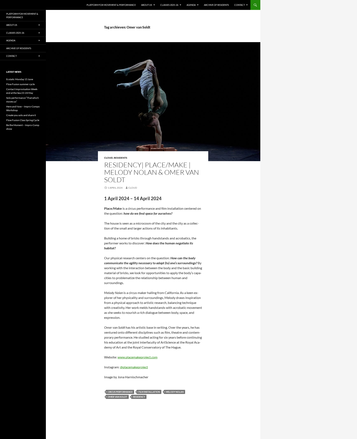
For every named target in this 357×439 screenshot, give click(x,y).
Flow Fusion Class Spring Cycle (22, 120)
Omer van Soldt (117, 396)
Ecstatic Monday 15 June (19, 79)
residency (139, 396)
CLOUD (108, 157)
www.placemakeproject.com (137, 357)
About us (146, 5)
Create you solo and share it (21, 115)
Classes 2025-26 (169, 5)
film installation (149, 391)
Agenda (191, 5)
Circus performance (120, 391)
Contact (239, 5)
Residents (120, 157)
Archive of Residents (216, 5)
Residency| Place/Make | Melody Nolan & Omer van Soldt (151, 172)
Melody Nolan (175, 391)
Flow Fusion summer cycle (20, 84)
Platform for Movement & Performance (111, 5)
